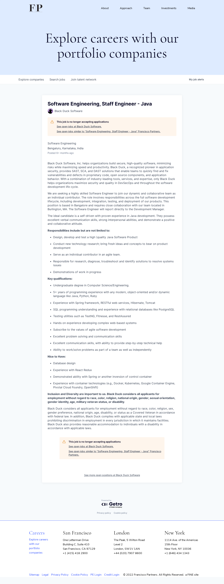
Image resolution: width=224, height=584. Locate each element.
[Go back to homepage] (36, 8)
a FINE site (191, 575)
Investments (168, 8)
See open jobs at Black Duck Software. (79, 126)
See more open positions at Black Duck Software (112, 475)
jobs (57, 79)
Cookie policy (120, 513)
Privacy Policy (59, 575)
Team (146, 8)
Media (191, 8)
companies (31, 79)
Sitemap (34, 575)
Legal (45, 575)
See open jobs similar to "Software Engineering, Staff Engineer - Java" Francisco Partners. (108, 131)
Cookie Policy (79, 575)
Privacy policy (104, 513)
